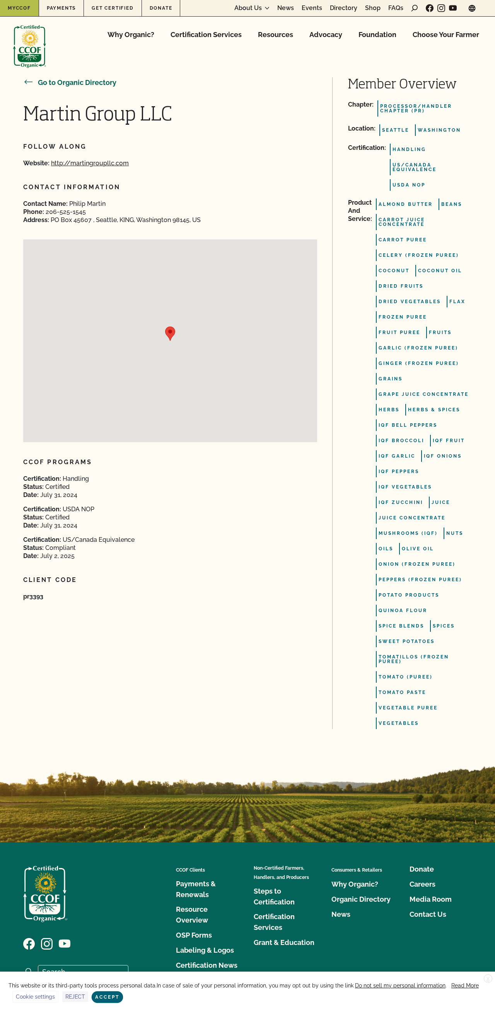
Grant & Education (284, 942)
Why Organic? (131, 35)
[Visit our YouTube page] (453, 8)
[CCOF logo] (29, 38)
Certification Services (206, 35)
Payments (61, 8)
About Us (248, 8)
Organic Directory (361, 899)
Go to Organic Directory (77, 82)
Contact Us (428, 914)
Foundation (377, 35)
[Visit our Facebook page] (430, 8)
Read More (465, 985)
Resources (275, 35)
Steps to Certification (274, 896)
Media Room (431, 899)
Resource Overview (192, 914)
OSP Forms (194, 935)
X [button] (488, 979)
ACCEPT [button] (107, 997)
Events (312, 8)
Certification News (206, 965)
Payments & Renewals (196, 889)
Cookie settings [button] (35, 997)
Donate (161, 8)
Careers (422, 884)
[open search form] (414, 8)
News (285, 8)
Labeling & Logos (205, 950)
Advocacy (325, 35)
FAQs (395, 8)
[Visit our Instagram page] (441, 8)
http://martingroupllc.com (90, 163)
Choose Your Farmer (446, 35)
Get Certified (112, 8)
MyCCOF (19, 8)
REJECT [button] (75, 997)
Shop (373, 8)
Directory (343, 8)
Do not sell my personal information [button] (400, 985)
